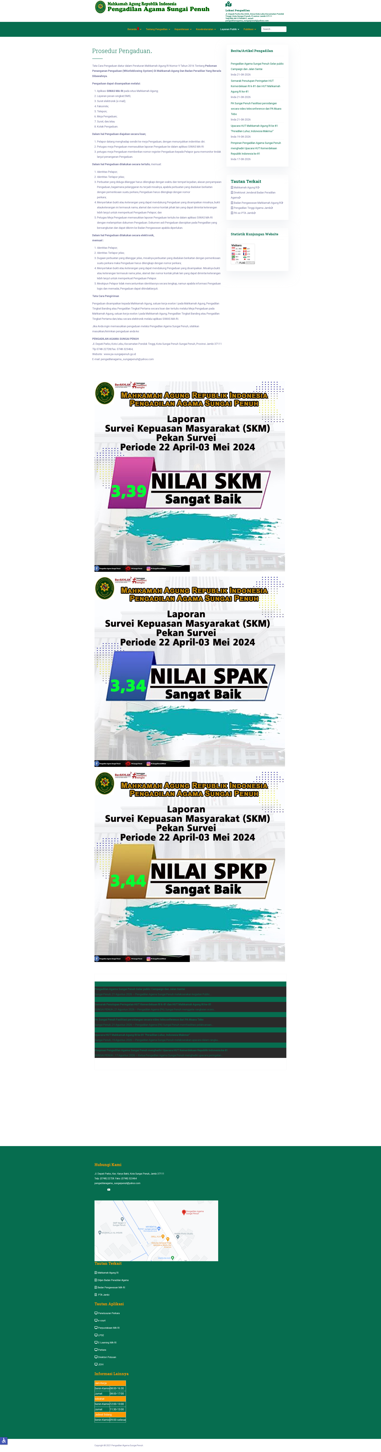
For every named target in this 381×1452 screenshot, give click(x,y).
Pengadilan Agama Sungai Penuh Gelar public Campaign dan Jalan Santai (257, 66)
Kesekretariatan (204, 29)
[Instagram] (103, 1189)
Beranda (132, 29)
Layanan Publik (228, 29)
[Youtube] (108, 1189)
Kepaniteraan (182, 29)
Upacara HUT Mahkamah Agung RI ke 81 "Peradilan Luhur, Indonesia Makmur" (254, 128)
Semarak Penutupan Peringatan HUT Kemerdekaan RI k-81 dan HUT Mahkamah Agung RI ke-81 (255, 86)
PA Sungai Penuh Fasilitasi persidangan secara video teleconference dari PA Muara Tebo (256, 109)
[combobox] (273, 29)
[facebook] (97, 1189)
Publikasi (248, 29)
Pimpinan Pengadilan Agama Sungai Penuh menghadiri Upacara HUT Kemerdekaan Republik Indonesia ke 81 (256, 148)
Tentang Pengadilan (157, 29)
